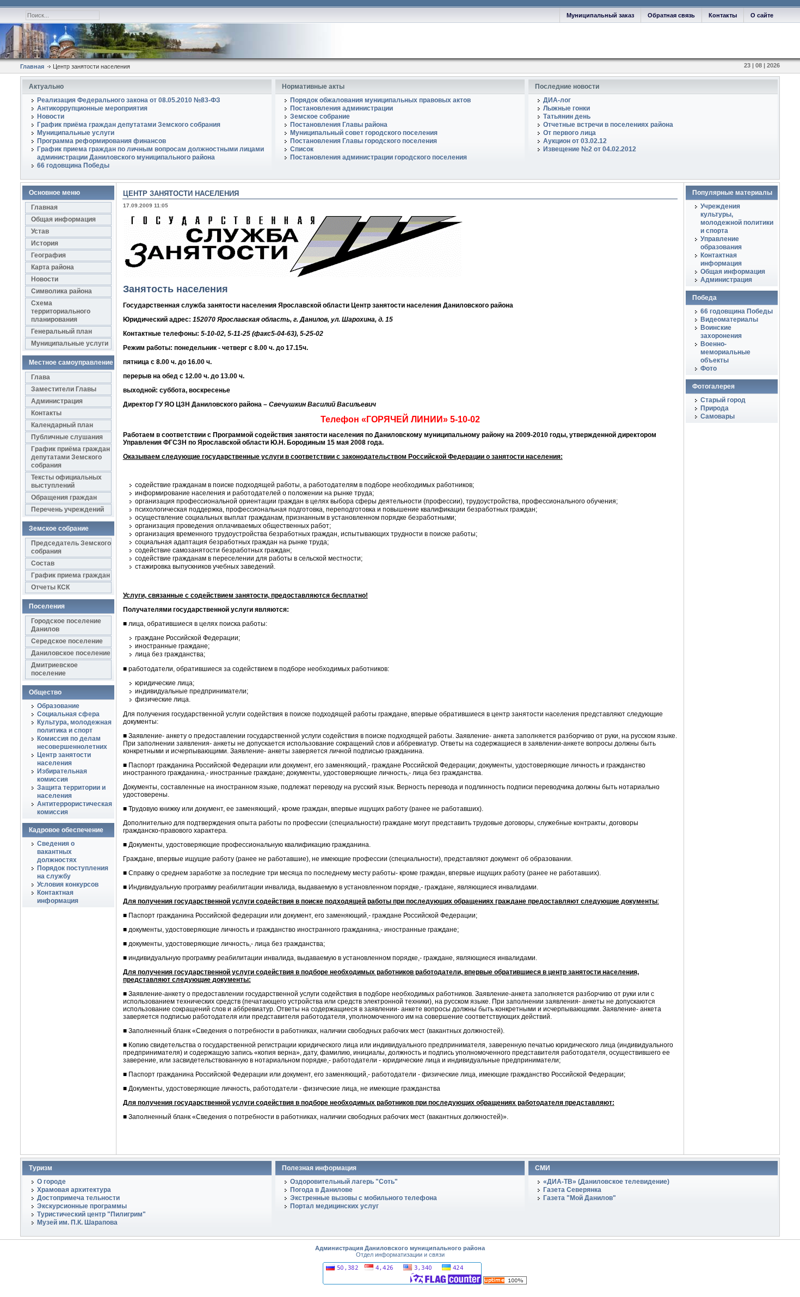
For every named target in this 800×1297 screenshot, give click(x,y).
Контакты (723, 15)
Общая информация (732, 271)
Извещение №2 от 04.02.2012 (589, 149)
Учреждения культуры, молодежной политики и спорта (736, 218)
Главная (32, 66)
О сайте (761, 15)
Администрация (726, 280)
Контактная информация (721, 259)
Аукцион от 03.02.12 (575, 141)
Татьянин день (566, 116)
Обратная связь (671, 15)
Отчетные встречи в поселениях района (608, 124)
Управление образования (721, 243)
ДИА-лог (557, 100)
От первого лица (569, 133)
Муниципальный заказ (600, 15)
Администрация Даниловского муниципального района (400, 1248)
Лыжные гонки (566, 108)
